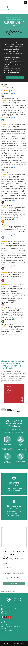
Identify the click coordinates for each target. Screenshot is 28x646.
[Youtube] (9, 617)
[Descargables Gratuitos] (14, 501)
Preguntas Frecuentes (14, 484)
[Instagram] (5, 617)
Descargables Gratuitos (14, 507)
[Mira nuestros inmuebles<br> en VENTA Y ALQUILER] (7, 7)
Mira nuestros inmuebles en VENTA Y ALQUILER (7, 10)
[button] (25, 2)
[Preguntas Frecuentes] (14, 478)
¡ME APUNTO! (14, 583)
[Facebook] (2, 617)
